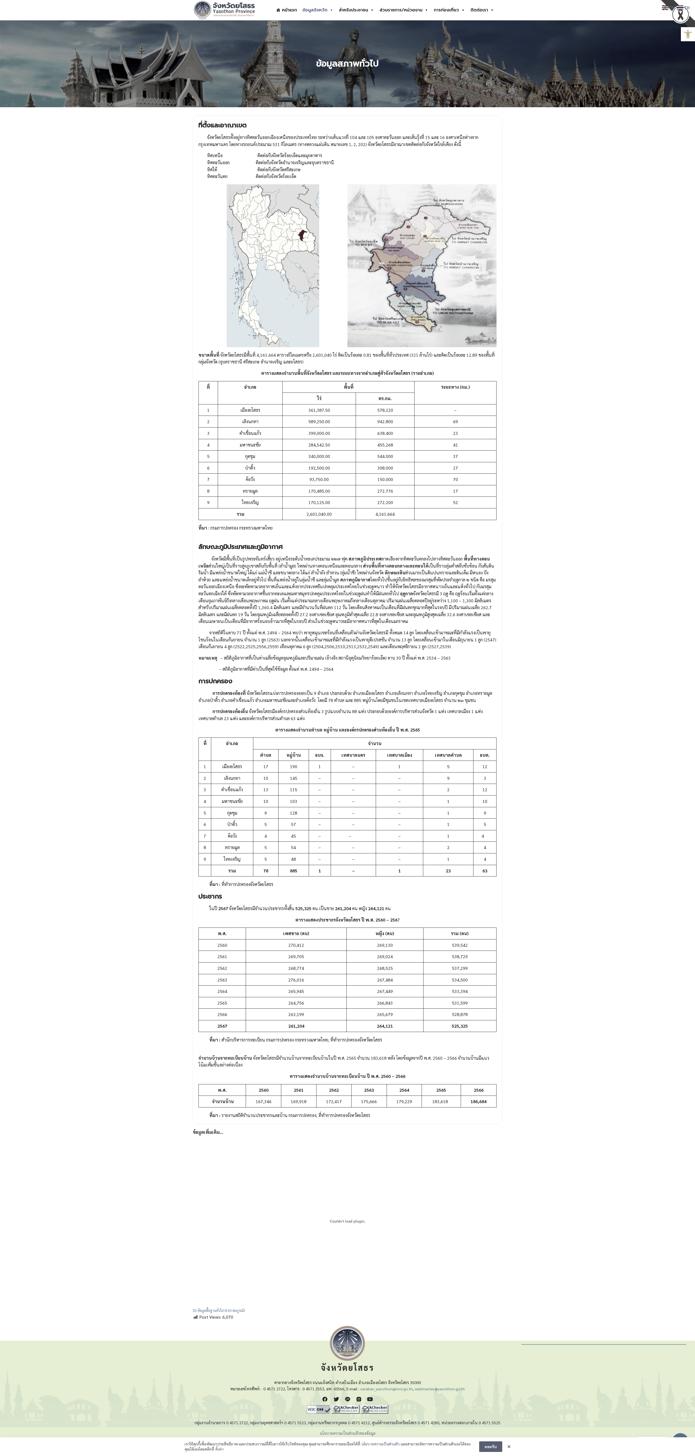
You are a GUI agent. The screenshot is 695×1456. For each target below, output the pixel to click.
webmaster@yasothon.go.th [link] (440, 1388)
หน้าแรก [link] (289, 10)
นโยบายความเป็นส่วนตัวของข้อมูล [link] (347, 1433)
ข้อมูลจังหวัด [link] (314, 10)
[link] (688, 34)
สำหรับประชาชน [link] (353, 10)
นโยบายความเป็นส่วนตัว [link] (380, 1443)
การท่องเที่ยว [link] (446, 10)
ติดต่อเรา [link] (479, 10)
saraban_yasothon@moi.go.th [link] (386, 1388)
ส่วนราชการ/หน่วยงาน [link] (401, 10)
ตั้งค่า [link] (219, 1448)
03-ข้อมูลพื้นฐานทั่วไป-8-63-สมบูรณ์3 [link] (219, 1310)
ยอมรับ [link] (491, 1446)
